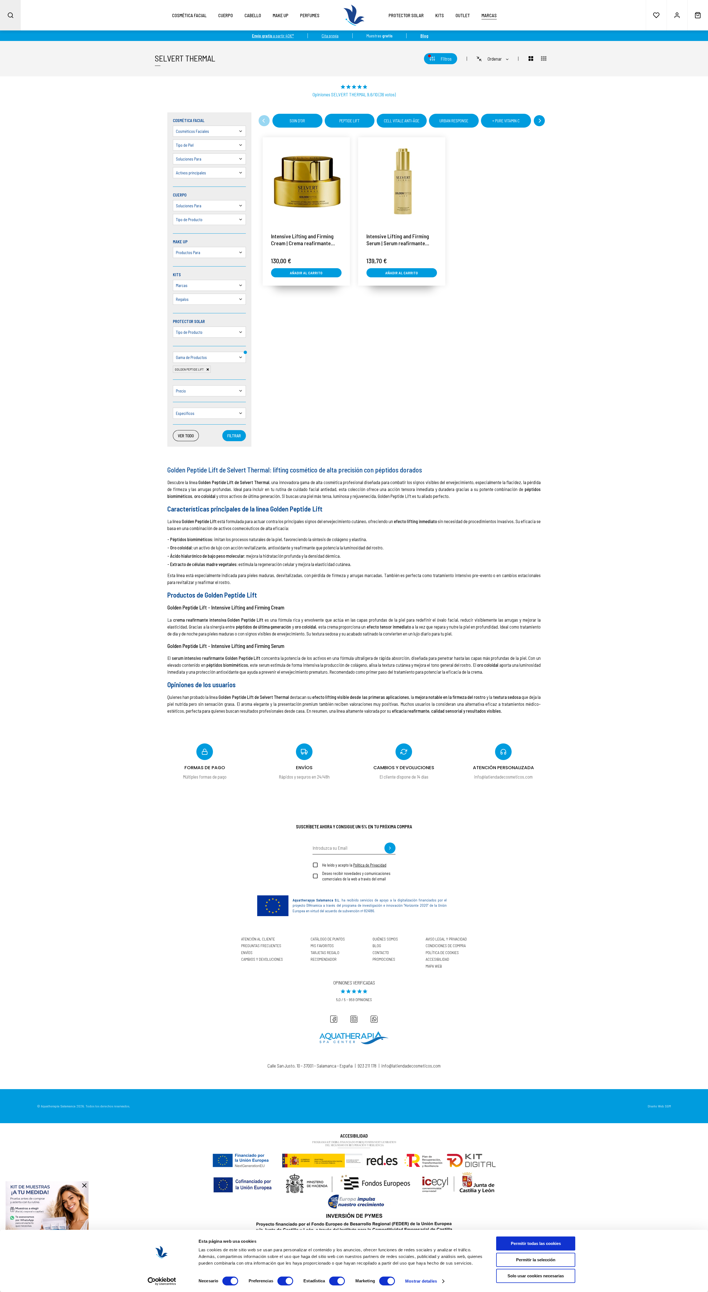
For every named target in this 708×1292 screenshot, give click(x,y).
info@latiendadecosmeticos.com (411, 1065)
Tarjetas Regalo (325, 952)
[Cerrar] (84, 1185)
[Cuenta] (677, 15)
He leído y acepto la (354, 864)
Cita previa (330, 35)
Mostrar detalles (421, 1281)
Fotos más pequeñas (543, 58)
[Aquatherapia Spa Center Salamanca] (354, 1037)
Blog (377, 946)
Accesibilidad (437, 959)
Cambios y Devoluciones (262, 959)
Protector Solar (406, 15)
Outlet (462, 15)
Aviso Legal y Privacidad (446, 939)
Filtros (446, 58)
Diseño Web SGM (659, 1106)
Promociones (384, 959)
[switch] (285, 1281)
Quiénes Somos (385, 939)
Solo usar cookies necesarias (535, 1275)
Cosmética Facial (189, 15)
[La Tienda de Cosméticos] (354, 15)
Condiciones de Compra (446, 946)
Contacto (381, 952)
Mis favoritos (322, 946)
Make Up (280, 15)
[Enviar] (389, 848)
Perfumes (309, 15)
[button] (264, 120)
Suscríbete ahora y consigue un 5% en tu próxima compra (354, 826)
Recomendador (324, 959)
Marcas (489, 15)
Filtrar (234, 435)
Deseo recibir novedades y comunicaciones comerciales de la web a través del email (356, 876)
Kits (439, 15)
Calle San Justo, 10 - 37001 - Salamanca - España (310, 1065)
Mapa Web (434, 966)
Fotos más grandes (527, 58)
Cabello (252, 15)
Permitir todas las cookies (536, 1243)
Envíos (247, 952)
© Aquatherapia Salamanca (56, 1106)
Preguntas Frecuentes (261, 946)
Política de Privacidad (369, 864)
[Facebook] (333, 1019)
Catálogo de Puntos (328, 939)
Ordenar (495, 58)
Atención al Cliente (258, 939)
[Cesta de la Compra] (697, 15)
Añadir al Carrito (306, 272)
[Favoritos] (656, 15)
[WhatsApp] (374, 1019)
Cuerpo (225, 15)
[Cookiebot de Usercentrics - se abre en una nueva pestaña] (162, 1281)
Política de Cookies (442, 952)
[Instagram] (354, 1019)
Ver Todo (186, 435)
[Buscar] (10, 15)
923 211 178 (367, 1065)
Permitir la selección (535, 1259)
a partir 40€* (273, 35)
